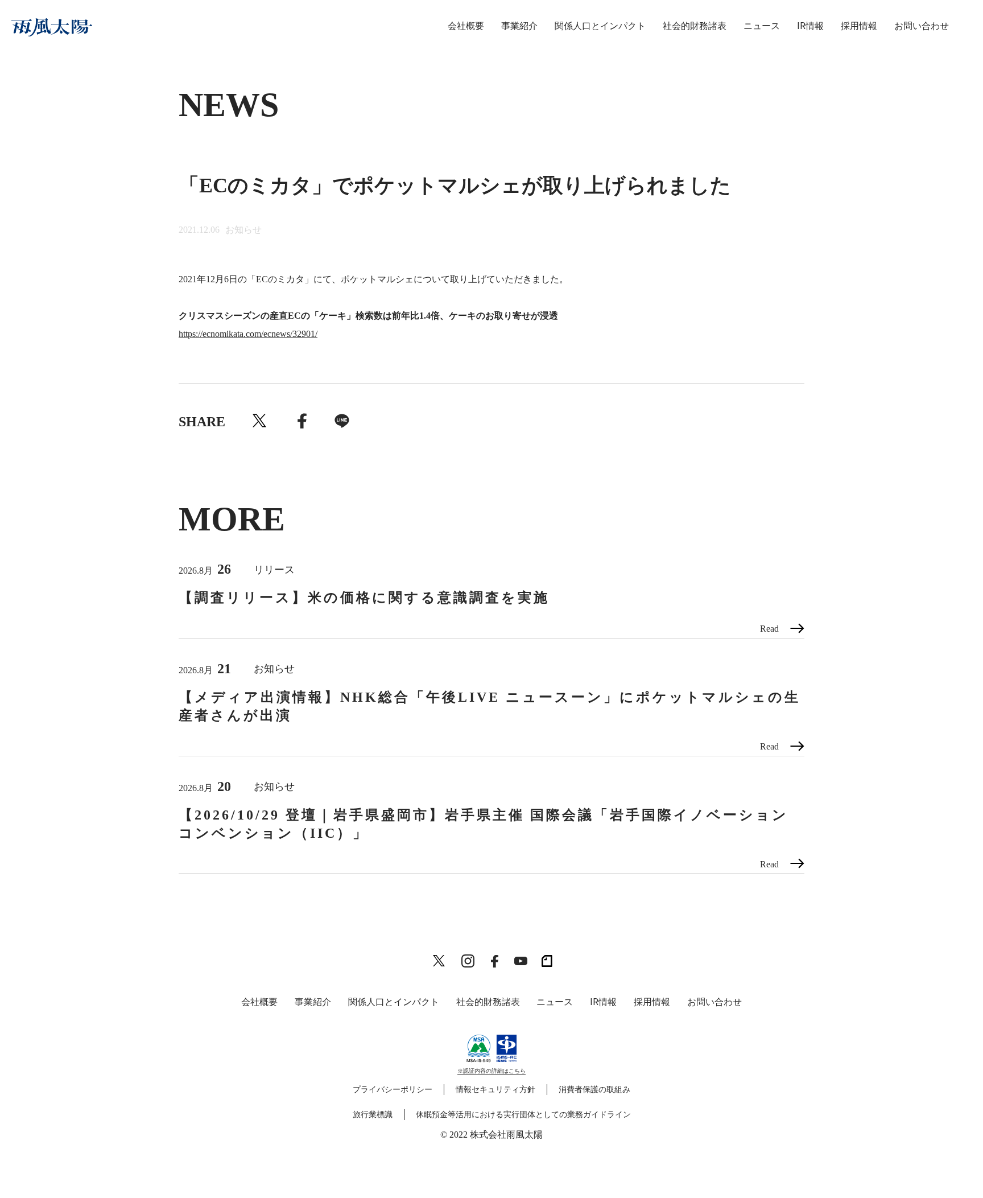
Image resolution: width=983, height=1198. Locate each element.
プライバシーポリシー (392, 1089)
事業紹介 (519, 25)
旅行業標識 (373, 1114)
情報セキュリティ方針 (495, 1089)
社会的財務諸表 (694, 25)
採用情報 (859, 25)
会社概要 (466, 25)
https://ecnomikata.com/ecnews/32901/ (248, 334)
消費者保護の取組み (594, 1089)
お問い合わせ (921, 25)
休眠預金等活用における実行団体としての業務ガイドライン (523, 1114)
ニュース (762, 25)
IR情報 (810, 25)
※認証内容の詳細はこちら (491, 1071)
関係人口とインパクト (600, 25)
